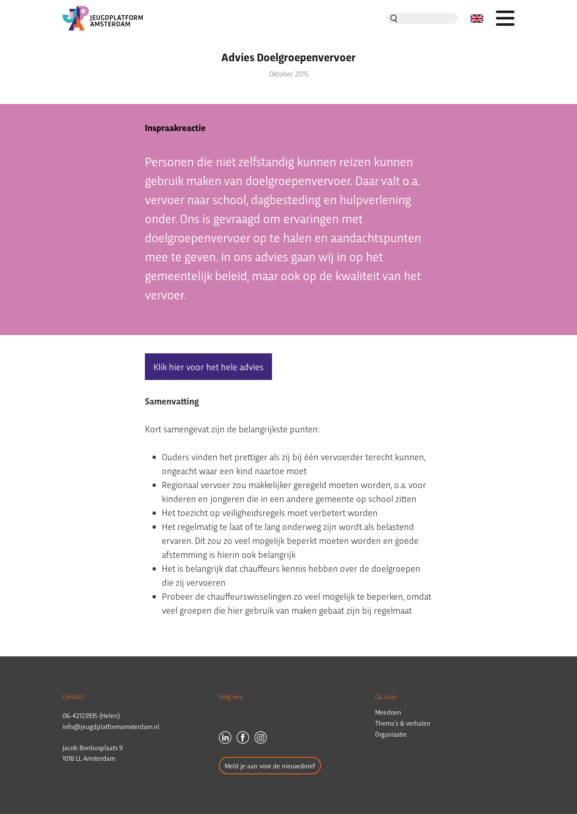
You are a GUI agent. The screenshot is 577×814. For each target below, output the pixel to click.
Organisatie (391, 733)
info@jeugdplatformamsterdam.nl (111, 726)
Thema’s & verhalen (402, 722)
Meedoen (388, 711)
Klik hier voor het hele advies (208, 366)
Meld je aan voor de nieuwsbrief (270, 765)
